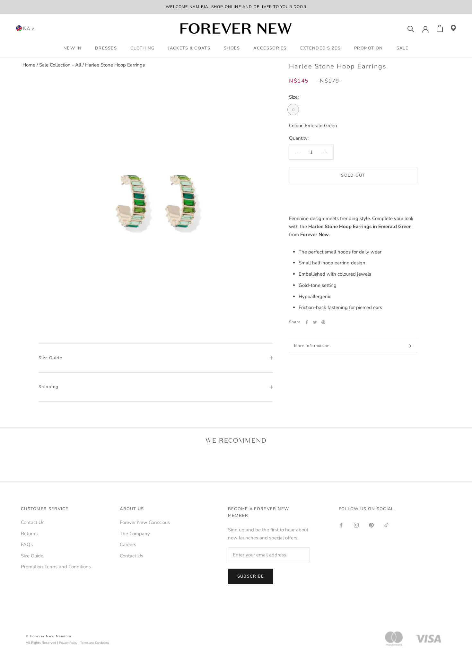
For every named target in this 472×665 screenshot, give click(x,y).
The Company (135, 533)
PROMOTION (368, 48)
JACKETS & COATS (189, 48)
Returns (29, 533)
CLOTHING (142, 48)
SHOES (232, 48)
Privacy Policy (68, 643)
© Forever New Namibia (48, 636)
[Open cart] (440, 28)
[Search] (410, 28)
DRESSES (106, 48)
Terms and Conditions (94, 643)
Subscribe (250, 576)
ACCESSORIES (269, 48)
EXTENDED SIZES (320, 48)
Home (28, 65)
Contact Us (32, 522)
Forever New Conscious (145, 522)
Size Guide (50, 358)
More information (312, 345)
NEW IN (73, 48)
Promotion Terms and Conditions (56, 566)
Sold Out (353, 175)
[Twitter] (315, 322)
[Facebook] (307, 322)
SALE (402, 48)
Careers (128, 544)
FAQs (27, 544)
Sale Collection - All (60, 65)
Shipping (48, 387)
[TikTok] (386, 525)
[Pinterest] (323, 322)
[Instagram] (356, 525)
